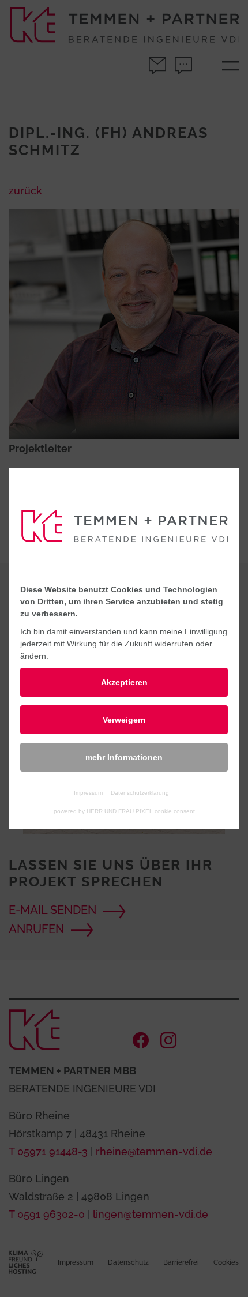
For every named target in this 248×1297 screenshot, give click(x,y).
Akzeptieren (124, 682)
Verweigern (124, 719)
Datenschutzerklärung (140, 793)
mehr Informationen (124, 757)
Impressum (88, 793)
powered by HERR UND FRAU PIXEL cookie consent (124, 811)
